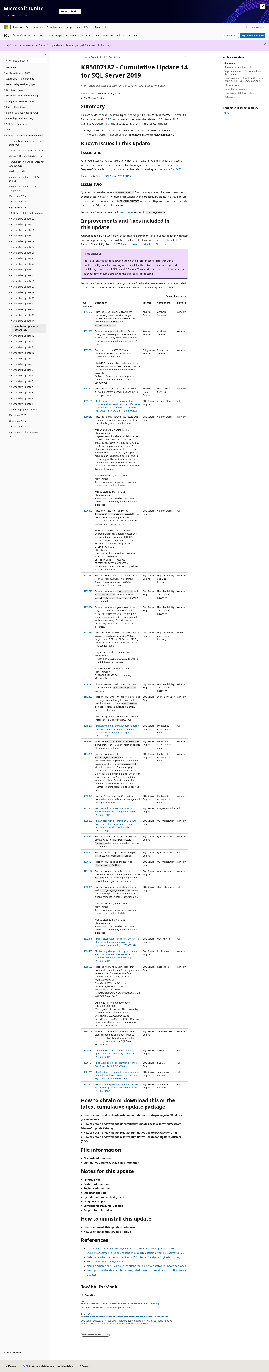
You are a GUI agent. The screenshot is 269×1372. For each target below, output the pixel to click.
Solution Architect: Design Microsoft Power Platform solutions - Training (120, 1303)
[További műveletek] (185, 57)
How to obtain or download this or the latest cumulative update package (244, 79)
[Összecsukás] (45, 54)
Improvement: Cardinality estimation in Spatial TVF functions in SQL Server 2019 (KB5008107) (116, 1053)
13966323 (87, 741)
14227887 (87, 575)
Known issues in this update (239, 67)
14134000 (87, 753)
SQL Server (114, 57)
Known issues (125, 212)
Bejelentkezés (258, 26)
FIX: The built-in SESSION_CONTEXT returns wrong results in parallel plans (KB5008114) (115, 811)
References (230, 97)
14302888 (87, 331)
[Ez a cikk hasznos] (225, 113)
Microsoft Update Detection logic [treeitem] (26, 156)
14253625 (87, 591)
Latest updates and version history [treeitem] (27, 150)
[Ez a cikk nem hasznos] (228, 113)
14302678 (87, 938)
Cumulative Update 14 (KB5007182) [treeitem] (26, 328)
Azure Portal (230, 35)
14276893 (87, 510)
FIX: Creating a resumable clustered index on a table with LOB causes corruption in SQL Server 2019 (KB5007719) (117, 1075)
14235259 (87, 820)
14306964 (87, 861)
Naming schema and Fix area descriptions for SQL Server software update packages (136, 1266)
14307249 (87, 1071)
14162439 (87, 696)
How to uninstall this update (239, 93)
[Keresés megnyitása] (246, 27)
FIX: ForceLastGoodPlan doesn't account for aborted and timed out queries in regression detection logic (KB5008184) (117, 942)
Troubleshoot (98, 57)
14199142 (87, 871)
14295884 (87, 607)
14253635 (87, 401)
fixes (112, 119)
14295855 (87, 795)
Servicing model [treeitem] (17, 171)
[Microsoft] (6, 27)
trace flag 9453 (173, 169)
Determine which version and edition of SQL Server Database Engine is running (133, 1257)
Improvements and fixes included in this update (243, 72)
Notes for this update (235, 88)
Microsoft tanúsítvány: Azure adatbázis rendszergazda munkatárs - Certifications (124, 1316)
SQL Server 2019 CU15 (118, 176)
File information (232, 84)
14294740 (87, 852)
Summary (229, 63)
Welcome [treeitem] (11, 67)
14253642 (87, 388)
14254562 (87, 836)
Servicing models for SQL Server (106, 1261)
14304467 (87, 951)
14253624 (87, 350)
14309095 (87, 1050)
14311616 (87, 632)
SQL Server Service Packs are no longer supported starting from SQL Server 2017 (134, 1253)
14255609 (87, 966)
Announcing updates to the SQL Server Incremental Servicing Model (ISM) (130, 1248)
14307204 (87, 808)
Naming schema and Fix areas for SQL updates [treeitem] (26, 163)
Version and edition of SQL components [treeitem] (22, 188)
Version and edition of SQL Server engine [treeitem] (26, 179)
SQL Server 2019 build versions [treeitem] (27, 212)
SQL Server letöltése (253, 35)
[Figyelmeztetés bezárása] (262, 6)
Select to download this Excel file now (143, 244)
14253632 (87, 311)
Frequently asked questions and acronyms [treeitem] (25, 142)
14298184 (87, 1062)
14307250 (87, 1084)
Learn (84, 57)
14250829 (87, 886)
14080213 (87, 416)
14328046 (87, 684)
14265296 (87, 725)
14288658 (87, 1031)
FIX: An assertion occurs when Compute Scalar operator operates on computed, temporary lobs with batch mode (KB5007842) (115, 825)
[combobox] (25, 60)
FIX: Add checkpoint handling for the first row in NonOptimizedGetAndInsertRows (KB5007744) (116, 1087)
